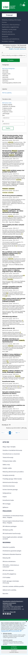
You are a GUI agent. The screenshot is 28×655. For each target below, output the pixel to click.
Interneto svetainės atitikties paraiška (13, 586)
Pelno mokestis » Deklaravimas (16, 183)
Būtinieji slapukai (7, 633)
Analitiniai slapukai (7, 640)
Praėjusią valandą (7, 105)
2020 (7, 168)
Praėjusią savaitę (7, 108)
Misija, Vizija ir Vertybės (9, 447)
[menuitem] (11, 20)
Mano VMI (13, 612)
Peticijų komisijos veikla (9, 461)
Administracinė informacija (10, 482)
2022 (5, 70)
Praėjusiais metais (7, 112)
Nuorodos (5, 593)
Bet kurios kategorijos (8, 68)
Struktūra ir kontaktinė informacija (12, 450)
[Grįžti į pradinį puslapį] (2, 52)
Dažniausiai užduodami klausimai (12, 554)
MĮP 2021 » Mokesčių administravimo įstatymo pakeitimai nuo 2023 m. (11, 367)
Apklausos (5, 507)
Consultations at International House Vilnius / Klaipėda (13, 516)
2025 (5, 76)
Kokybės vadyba (7, 468)
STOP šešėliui (6, 577)
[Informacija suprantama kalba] (23, 6)
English (11, 49)
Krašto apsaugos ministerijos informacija (11, 582)
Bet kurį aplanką (6, 93)
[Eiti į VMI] (8, 6)
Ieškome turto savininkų (9, 590)
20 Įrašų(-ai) (5, 425)
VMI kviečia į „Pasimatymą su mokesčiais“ (11, 566)
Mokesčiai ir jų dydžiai (9, 547)
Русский (16, 49)
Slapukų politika (5, 631)
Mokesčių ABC (7, 558)
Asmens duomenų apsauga (10, 489)
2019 (12, 281)
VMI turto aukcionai (8, 570)
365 (17, 433)
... (5, 433)
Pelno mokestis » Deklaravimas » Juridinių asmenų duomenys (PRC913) (13, 184)
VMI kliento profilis (8, 530)
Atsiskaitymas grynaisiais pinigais (12, 551)
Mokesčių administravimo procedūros (13, 472)
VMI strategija (6, 504)
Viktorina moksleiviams (9, 561)
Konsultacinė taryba (8, 500)
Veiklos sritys (6, 465)
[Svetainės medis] (24, 3)
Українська (22, 49)
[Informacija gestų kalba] (20, 6)
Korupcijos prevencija (8, 475)
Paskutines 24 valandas (8, 106)
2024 (5, 81)
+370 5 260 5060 (7, 605)
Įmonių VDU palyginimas (9, 574)
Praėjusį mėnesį (6, 110)
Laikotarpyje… (6, 113)
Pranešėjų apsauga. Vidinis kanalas (12, 479)
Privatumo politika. (15, 631)
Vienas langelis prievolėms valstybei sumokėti (12, 538)
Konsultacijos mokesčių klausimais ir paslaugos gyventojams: (13, 602)
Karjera (5, 497)
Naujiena (6, 74)
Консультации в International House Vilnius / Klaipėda (13, 522)
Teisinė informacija (8, 457)
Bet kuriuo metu (6, 103)
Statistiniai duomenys (9, 486)
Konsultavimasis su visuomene (11, 454)
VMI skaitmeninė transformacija (11, 533)
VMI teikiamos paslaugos (10, 526)
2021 (5, 72)
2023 (5, 77)
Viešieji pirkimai (8, 79)
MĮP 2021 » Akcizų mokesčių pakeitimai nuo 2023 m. (13, 419)
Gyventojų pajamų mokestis (11, 83)
